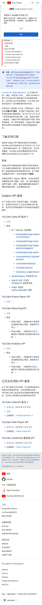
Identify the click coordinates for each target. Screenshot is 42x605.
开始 (21, 34)
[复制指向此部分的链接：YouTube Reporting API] (28, 308)
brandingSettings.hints (27, 241)
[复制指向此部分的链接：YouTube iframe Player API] (32, 297)
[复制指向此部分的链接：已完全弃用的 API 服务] (32, 381)
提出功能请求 (7, 530)
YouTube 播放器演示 (9, 512)
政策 (25, 78)
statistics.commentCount (27, 272)
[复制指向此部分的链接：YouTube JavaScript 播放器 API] (36, 438)
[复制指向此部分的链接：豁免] (9, 160)
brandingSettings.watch (27, 252)
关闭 (21, 29)
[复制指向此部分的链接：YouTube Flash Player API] (30, 422)
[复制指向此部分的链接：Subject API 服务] (25, 196)
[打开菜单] (3, 3)
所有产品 (5, 584)
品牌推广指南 (7, 555)
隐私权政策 (11, 594)
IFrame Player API (23, 431)
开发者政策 (6, 547)
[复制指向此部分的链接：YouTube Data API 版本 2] (30, 402)
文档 (8, 222)
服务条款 (5, 544)
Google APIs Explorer (9, 509)
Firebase (5, 577)
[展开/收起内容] (11, 40)
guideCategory (18, 276)
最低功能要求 (7, 551)
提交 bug (5, 526)
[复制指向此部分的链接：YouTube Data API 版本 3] (30, 217)
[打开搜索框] (32, 2)
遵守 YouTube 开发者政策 (20, 72)
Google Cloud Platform (10, 581)
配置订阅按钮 (7, 516)
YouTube (17, 2)
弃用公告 (10, 407)
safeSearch (17, 283)
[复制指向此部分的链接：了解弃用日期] (21, 137)
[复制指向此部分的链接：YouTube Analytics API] (27, 343)
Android (5, 570)
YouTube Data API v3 (24, 415)
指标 (32, 331)
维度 (37, 324)
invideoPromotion (24, 268)
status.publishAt (19, 290)
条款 (21, 78)
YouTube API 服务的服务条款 (14, 92)
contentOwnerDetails (25, 263)
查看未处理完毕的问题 (10, 533)
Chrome (5, 573)
